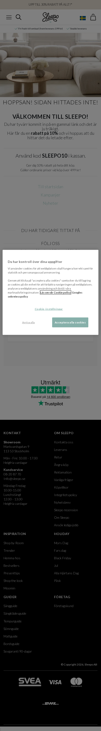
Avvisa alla (28, 322)
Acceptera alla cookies (70, 322)
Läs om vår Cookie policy (55, 292)
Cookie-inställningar (49, 308)
